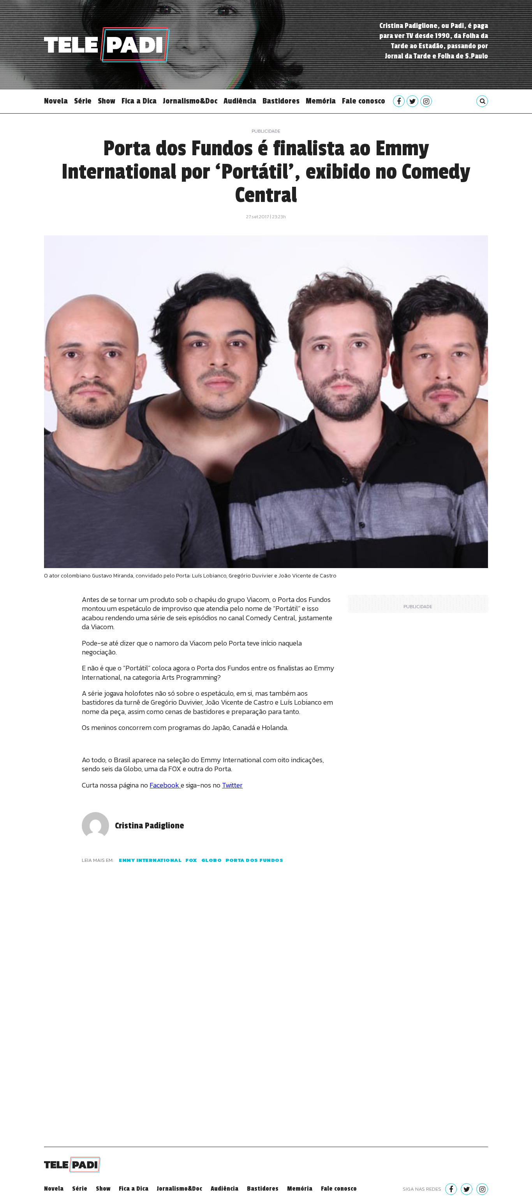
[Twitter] (412, 101)
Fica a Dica (139, 101)
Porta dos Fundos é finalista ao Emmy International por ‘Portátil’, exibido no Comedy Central (266, 172)
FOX (191, 860)
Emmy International (150, 860)
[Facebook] (399, 101)
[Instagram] (426, 101)
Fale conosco (363, 101)
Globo (211, 860)
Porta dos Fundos (254, 860)
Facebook (165, 785)
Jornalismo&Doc (190, 101)
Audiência (240, 101)
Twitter (232, 785)
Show (106, 101)
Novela (56, 101)
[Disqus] (209, 1015)
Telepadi (107, 44)
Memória (321, 101)
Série (83, 101)
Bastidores (280, 101)
